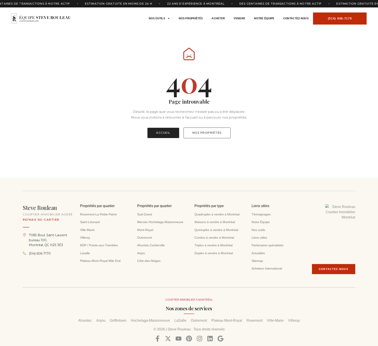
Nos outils (157, 18)
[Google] (220, 338)
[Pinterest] (189, 338)
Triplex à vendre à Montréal (213, 245)
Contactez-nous (296, 18)
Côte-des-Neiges (149, 261)
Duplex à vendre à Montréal (213, 253)
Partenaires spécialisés (268, 245)
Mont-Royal (145, 230)
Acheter (218, 18)
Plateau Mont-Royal (226, 320)
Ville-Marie (87, 230)
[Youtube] (178, 338)
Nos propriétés (191, 18)
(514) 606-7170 (40, 254)
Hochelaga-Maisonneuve (150, 320)
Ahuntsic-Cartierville (151, 245)
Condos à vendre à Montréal (214, 237)
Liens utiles (259, 237)
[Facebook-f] (157, 338)
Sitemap (257, 261)
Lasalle (85, 253)
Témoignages (261, 214)
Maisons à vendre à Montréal (214, 222)
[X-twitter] (168, 338)
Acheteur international (267, 268)
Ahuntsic (85, 320)
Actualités (258, 253)
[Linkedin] (210, 338)
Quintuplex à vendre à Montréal (216, 230)
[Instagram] (199, 338)
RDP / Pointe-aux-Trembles (99, 245)
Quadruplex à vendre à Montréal (217, 214)
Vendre (239, 18)
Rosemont (254, 320)
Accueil (163, 132)
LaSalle (180, 320)
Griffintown (118, 320)
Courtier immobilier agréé (48, 214)
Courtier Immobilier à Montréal (189, 299)
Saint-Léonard (90, 222)
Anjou (141, 253)
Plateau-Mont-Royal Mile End (100, 261)
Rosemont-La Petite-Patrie (98, 214)
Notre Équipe (264, 18)
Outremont (144, 237)
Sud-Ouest (144, 214)
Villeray (85, 237)
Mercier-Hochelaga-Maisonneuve (160, 222)
